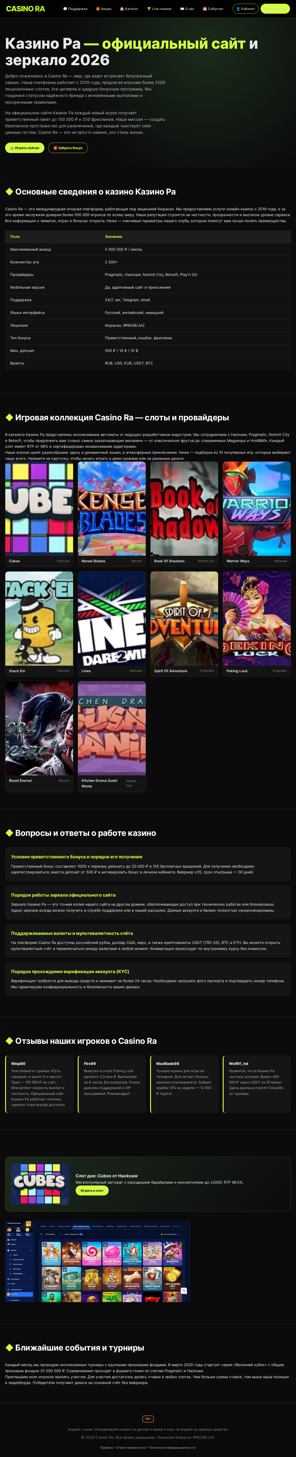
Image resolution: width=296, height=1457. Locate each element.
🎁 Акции (103, 9)
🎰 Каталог (129, 9)
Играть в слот (92, 1190)
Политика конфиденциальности (172, 1447)
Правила (106, 1447)
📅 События (213, 9)
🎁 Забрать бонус (68, 148)
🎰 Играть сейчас (24, 148)
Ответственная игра (131, 1447)
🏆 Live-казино (159, 9)
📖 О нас (187, 9)
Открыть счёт (275, 9)
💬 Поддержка (75, 9)
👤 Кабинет (245, 9)
